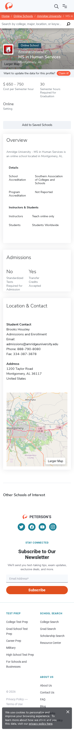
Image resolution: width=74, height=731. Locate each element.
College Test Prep (17, 622)
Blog (43, 706)
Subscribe (36, 590)
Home (5, 16)
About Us (46, 685)
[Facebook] (32, 527)
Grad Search (48, 628)
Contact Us (47, 692)
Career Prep (13, 640)
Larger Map (55, 461)
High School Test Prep (20, 654)
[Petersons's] (9, 6)
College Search (49, 622)
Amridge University (49, 16)
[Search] (56, 6)
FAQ (42, 699)
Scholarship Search (52, 635)
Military (11, 647)
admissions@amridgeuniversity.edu (32, 344)
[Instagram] (53, 527)
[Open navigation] (65, 6)
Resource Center (50, 642)
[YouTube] (42, 527)
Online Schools (23, 16)
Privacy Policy (15, 699)
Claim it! (64, 73)
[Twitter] (21, 527)
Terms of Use (14, 704)
